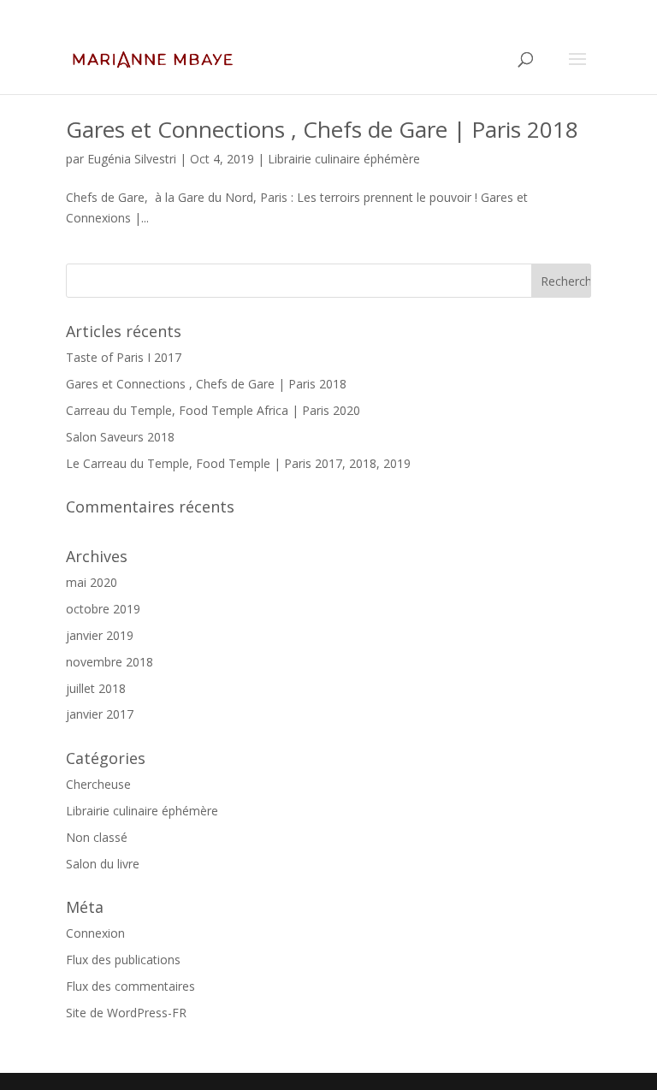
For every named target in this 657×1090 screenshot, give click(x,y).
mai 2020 (91, 582)
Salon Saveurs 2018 (120, 437)
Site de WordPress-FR (126, 1012)
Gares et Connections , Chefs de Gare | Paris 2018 (322, 129)
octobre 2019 (103, 609)
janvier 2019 (99, 635)
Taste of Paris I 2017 (123, 357)
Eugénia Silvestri (131, 159)
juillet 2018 (96, 688)
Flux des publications (123, 959)
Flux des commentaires (130, 986)
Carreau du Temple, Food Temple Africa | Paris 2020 (213, 410)
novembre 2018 (109, 662)
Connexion (95, 933)
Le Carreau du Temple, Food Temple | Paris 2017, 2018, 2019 (238, 463)
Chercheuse (98, 784)
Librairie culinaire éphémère (344, 159)
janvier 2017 (99, 714)
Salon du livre (102, 864)
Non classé (96, 837)
